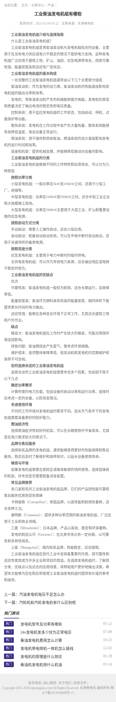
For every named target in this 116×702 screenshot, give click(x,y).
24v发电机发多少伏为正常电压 (46, 632)
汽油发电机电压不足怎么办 (41, 594)
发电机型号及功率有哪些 (41, 624)
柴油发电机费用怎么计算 (41, 640)
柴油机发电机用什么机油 (41, 665)
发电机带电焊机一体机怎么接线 (47, 649)
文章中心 (37, 5)
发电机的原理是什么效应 (41, 657)
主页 (24, 5)
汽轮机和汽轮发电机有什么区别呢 (47, 603)
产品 (51, 5)
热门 (9, 624)
